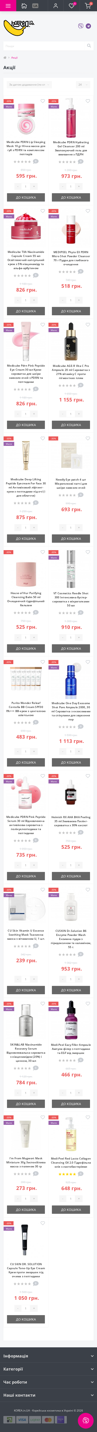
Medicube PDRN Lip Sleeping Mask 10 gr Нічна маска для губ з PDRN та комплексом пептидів (26, 148)
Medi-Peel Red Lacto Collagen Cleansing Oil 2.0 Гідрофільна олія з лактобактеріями (71, 1163)
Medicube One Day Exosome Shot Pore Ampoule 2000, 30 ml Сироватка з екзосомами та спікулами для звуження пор (71, 711)
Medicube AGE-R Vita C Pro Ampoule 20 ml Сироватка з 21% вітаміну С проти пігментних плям (71, 372)
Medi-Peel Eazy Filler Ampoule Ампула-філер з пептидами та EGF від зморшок (71, 1049)
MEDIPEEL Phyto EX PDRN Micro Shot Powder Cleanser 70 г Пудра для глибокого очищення (71, 258)
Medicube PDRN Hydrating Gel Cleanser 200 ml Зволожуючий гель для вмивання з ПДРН (71, 148)
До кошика (26, 197)
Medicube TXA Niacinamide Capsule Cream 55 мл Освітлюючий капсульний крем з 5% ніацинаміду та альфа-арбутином (25, 260)
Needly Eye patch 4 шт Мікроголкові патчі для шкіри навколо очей (71, 484)
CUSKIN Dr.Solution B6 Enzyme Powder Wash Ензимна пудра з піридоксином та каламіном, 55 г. (71, 939)
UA (35, 6)
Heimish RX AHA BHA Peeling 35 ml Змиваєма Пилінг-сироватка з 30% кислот (71, 821)
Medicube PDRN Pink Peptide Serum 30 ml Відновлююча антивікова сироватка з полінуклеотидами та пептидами (26, 825)
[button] (55, 5)
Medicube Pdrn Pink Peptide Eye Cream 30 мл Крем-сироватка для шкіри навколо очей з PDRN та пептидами (26, 374)
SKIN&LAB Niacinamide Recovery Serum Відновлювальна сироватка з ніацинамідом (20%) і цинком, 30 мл (26, 1053)
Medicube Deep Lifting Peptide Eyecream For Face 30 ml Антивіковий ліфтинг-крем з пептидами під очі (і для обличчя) (26, 487)
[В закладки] (43, 101)
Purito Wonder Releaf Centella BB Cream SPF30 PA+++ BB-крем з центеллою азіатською (26, 709)
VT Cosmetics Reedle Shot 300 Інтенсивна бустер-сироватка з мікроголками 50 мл (70, 599)
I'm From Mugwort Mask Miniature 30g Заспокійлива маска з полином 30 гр (26, 1162)
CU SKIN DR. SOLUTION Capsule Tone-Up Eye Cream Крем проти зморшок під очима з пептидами (26, 1270)
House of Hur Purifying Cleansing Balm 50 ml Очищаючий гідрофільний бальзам (26, 599)
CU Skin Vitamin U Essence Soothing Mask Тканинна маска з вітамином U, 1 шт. (26, 935)
